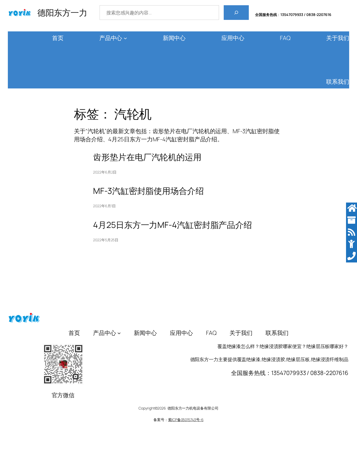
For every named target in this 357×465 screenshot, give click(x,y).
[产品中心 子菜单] (125, 38)
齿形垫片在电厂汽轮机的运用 (147, 157)
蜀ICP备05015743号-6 (185, 419)
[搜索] (236, 12)
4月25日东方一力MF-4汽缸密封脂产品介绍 (172, 224)
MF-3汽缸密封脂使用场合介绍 (148, 190)
